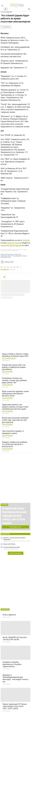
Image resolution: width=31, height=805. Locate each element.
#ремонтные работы (6, 256)
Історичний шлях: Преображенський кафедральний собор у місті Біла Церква (14, 515)
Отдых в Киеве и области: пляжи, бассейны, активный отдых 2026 (15, 355)
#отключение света (6, 257)
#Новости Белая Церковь (7, 254)
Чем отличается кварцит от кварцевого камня (13, 432)
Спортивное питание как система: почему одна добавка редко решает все (14, 380)
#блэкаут (24, 256)
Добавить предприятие (15, 553)
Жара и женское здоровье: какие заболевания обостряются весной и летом (15, 393)
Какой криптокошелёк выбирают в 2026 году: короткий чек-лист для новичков (15, 420)
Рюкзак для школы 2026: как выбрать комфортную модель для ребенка (14, 367)
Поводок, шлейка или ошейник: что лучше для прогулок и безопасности (15, 444)
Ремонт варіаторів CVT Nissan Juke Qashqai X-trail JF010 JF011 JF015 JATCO (15, 706)
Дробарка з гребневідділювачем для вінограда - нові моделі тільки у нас (15, 678)
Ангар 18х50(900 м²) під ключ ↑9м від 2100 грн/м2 (15, 638)
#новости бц (18, 254)
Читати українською (6, 26)
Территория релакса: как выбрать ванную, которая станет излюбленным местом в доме (15, 406)
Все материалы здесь (15, 527)
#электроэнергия (16, 256)
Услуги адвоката (9, 615)
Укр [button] (6, 9)
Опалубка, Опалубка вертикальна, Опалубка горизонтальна (12, 664)
